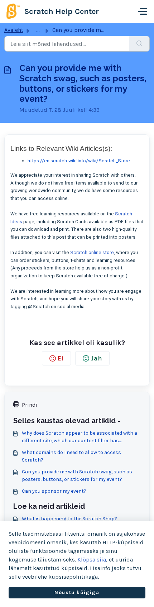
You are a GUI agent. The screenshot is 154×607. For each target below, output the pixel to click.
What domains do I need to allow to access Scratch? (71, 456)
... (37, 30)
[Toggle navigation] (142, 11)
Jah (96, 358)
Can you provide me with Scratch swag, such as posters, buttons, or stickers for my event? (77, 475)
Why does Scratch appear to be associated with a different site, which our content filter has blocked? (79, 437)
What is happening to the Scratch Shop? (69, 519)
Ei (60, 358)
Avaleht (13, 30)
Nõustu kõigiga (76, 592)
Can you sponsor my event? (54, 491)
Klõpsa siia (91, 559)
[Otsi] (139, 44)
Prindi (30, 404)
